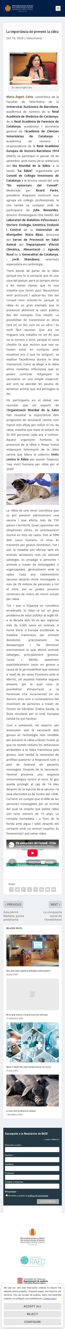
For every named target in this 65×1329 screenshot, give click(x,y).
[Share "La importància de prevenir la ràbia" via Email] (48, 889)
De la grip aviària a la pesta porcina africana (27, 1014)
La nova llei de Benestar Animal (21, 1110)
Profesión (9, 1173)
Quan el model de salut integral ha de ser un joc (28, 1066)
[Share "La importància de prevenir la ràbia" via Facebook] (11, 889)
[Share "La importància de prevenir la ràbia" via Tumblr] (29, 889)
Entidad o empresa (14, 1182)
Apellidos (9, 1164)
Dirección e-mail (13, 1145)
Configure (32, 1322)
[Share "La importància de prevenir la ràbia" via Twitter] (17, 889)
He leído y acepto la (28, 1195)
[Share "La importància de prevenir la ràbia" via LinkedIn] (42, 889)
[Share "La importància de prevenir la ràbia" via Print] (54, 889)
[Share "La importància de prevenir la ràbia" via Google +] (23, 889)
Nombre (10, 1155)
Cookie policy (50, 1298)
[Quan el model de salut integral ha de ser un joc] (32, 1042)
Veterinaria (34, 38)
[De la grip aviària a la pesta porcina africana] (32, 994)
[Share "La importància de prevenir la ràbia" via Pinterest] (35, 889)
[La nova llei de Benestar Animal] (32, 1090)
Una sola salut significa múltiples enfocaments (28, 970)
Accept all (33, 1306)
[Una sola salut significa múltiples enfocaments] (32, 950)
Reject (32, 1314)
